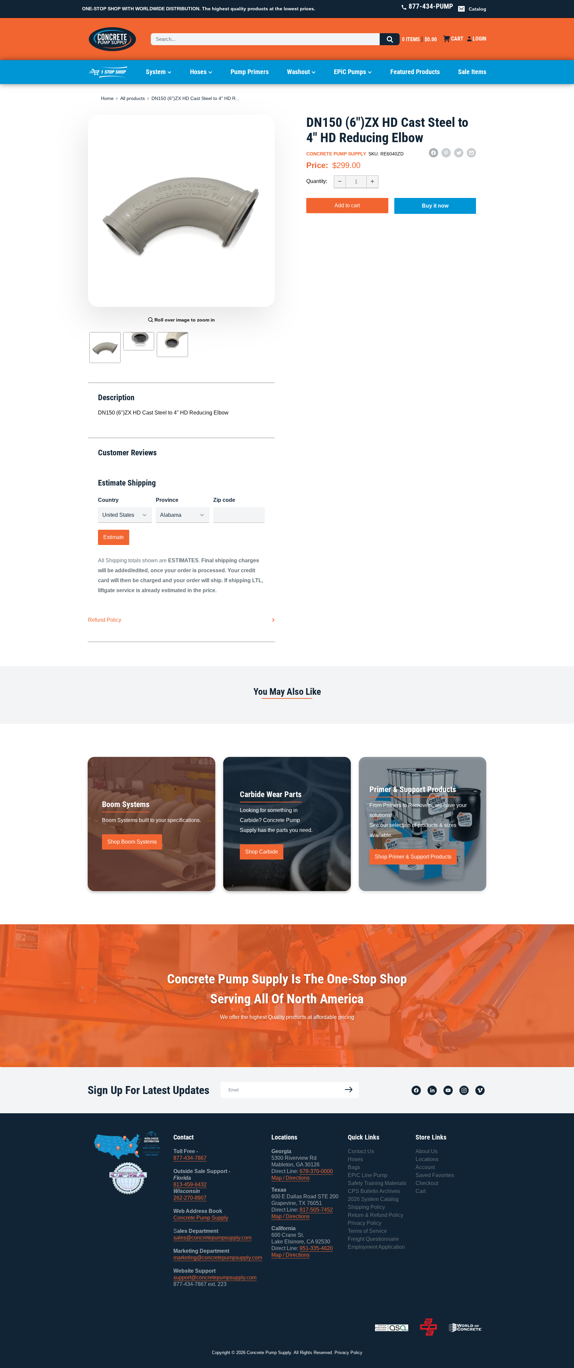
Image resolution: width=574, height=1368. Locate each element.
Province (167, 500)
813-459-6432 (190, 1184)
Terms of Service (367, 1231)
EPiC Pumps (350, 72)
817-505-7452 (316, 1210)
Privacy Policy (364, 1223)
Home (107, 98)
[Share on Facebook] (433, 153)
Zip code (224, 500)
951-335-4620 (316, 1248)
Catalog (477, 9)
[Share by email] (471, 153)
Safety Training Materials (377, 1183)
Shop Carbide (261, 852)
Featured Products (415, 72)
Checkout (427, 1183)
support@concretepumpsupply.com (214, 1277)
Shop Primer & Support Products (413, 857)
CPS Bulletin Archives (374, 1191)
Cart (421, 1191)
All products (132, 98)
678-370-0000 (316, 1171)
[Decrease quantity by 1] (339, 181)
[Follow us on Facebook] (416, 1090)
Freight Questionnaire (373, 1239)
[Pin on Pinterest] (446, 153)
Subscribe (347, 1090)
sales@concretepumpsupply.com (212, 1237)
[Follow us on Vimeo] (480, 1090)
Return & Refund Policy (375, 1215)
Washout (298, 72)
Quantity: (316, 181)
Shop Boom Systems (132, 842)
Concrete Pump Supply (336, 153)
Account (425, 1167)
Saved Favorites (435, 1175)
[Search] (390, 39)
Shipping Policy (366, 1207)
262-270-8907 (190, 1198)
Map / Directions (290, 1178)
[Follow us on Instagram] (464, 1090)
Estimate (113, 537)
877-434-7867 (190, 1158)
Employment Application (376, 1247)
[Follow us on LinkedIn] (432, 1090)
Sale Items (472, 72)
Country (108, 500)
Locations (427, 1159)
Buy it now (435, 205)
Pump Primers (250, 72)
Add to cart (347, 205)
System (156, 72)
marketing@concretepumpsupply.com (217, 1257)
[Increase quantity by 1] (372, 181)
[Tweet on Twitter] (458, 153)
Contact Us (361, 1151)
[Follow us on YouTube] (448, 1090)
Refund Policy (104, 620)
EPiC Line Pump (367, 1175)
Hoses (198, 72)
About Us (426, 1151)
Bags (354, 1167)
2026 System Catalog (373, 1199)
